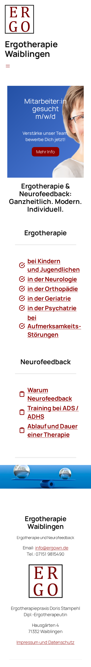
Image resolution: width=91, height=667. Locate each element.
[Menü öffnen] (8, 66)
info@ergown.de (51, 548)
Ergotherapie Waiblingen (31, 49)
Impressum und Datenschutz (45, 642)
